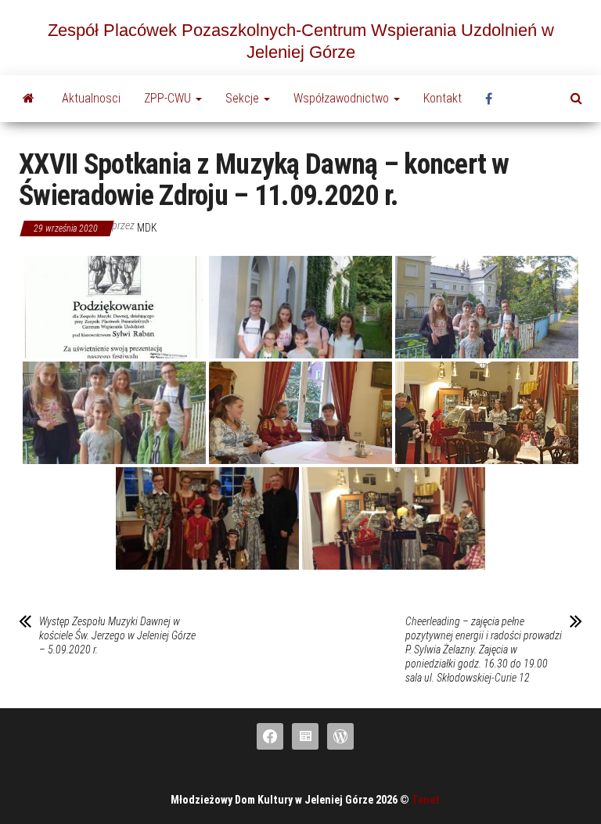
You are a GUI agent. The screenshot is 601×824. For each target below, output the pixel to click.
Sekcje (243, 98)
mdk (147, 227)
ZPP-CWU (169, 98)
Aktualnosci (91, 98)
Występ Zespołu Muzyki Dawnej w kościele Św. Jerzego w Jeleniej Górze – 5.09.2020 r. (117, 635)
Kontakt (442, 98)
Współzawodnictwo (342, 98)
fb (493, 98)
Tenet (426, 799)
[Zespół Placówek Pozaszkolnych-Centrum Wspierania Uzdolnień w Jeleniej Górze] (28, 98)
